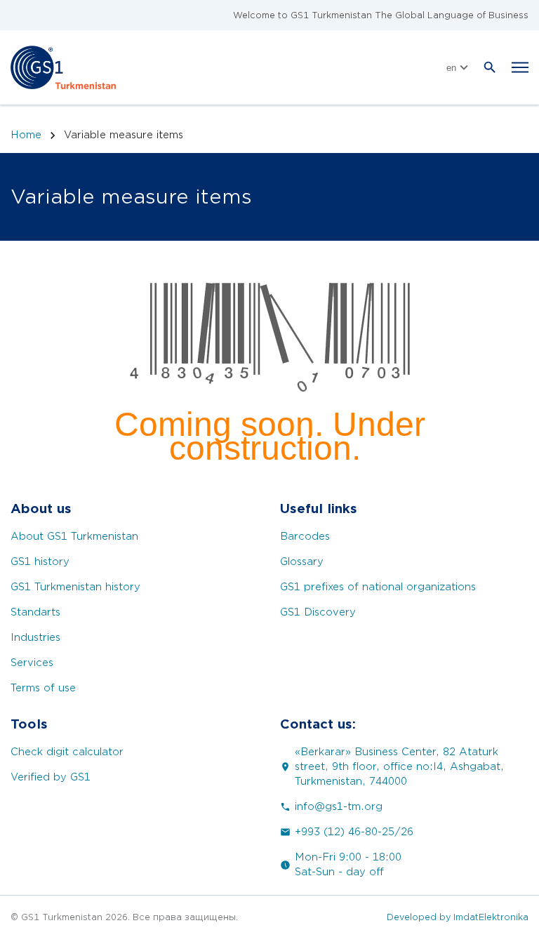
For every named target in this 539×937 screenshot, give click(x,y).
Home (26, 134)
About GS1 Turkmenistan (74, 537)
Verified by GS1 (51, 777)
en (451, 67)
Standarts (35, 612)
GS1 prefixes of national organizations (378, 587)
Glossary (302, 562)
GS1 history (40, 562)
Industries (35, 638)
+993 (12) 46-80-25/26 (354, 832)
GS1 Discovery (318, 612)
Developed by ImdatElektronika (457, 917)
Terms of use (43, 688)
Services (32, 663)
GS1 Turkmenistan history (75, 587)
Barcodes (305, 537)
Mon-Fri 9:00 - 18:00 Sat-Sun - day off (348, 864)
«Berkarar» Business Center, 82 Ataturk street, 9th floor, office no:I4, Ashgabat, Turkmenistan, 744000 (399, 767)
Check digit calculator (67, 752)
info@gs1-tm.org (338, 807)
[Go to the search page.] (490, 67)
